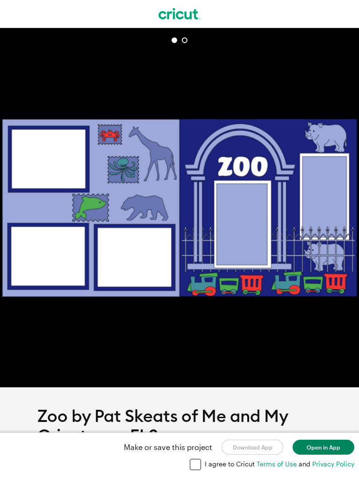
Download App (253, 447)
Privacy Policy (333, 464)
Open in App (323, 447)
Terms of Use (278, 464)
